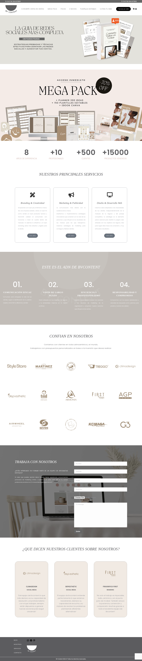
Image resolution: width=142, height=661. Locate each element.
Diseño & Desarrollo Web (109, 203)
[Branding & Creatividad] (32, 194)
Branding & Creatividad (32, 203)
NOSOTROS (17, 644)
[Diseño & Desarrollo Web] (109, 194)
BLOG (15, 640)
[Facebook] (31, 641)
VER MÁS (32, 235)
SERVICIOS (17, 649)
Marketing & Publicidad (71, 203)
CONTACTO (17, 653)
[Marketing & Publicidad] (71, 194)
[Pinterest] (34, 641)
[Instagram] (28, 641)
